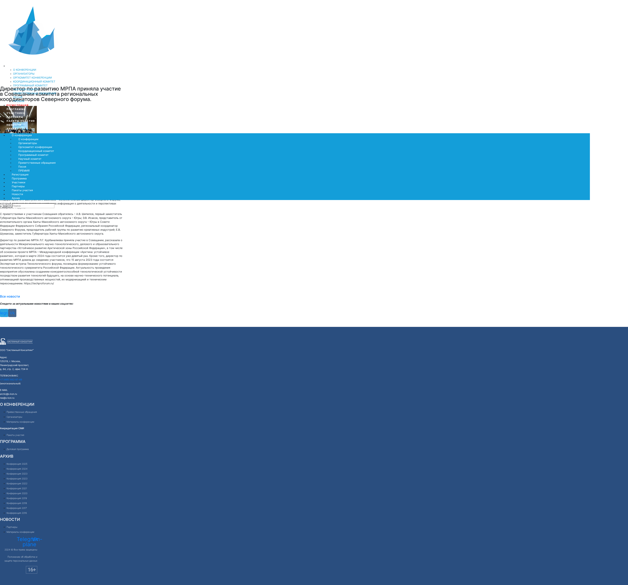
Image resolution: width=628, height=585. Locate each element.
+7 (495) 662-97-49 (11, 379)
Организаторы (24, 73)
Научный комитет (26, 89)
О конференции (20, 65)
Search (7, 205)
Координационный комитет (34, 81)
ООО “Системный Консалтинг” (17, 350)
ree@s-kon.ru (7, 397)
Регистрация (18, 105)
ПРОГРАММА (13, 441)
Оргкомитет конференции (32, 77)
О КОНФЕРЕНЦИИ (17, 404)
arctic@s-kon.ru (8, 394)
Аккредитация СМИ (12, 428)
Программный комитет (30, 85)
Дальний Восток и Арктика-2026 (46, 61)
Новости (14, 124)
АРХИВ (6, 456)
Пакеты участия (21, 120)
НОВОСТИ (10, 519)
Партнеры (15, 117)
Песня (17, 97)
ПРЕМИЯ (18, 101)
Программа (16, 109)
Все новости (10, 296)
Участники (16, 113)
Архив (12, 128)
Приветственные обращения (34, 93)
